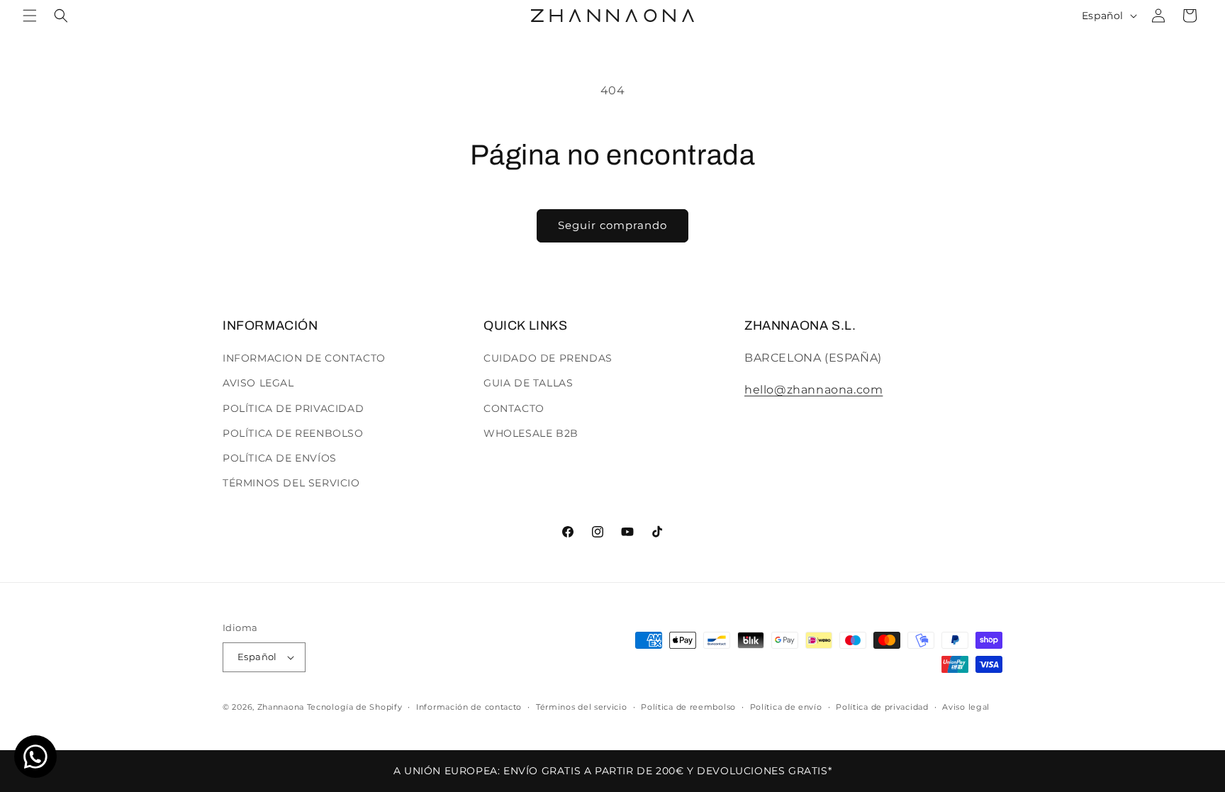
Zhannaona (280, 707)
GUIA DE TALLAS (528, 383)
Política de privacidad (882, 707)
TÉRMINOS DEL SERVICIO (291, 482)
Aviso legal (966, 707)
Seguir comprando (612, 225)
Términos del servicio (581, 707)
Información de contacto (469, 707)
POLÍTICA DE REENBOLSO (293, 433)
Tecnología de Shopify (355, 707)
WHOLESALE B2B (530, 433)
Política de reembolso (688, 707)
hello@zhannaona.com (813, 389)
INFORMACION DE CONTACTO (304, 358)
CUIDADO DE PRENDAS (547, 358)
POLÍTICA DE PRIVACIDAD (293, 408)
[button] (29, 15)
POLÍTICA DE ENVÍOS (280, 458)
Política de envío (786, 707)
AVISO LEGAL (258, 383)
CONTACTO (513, 408)
